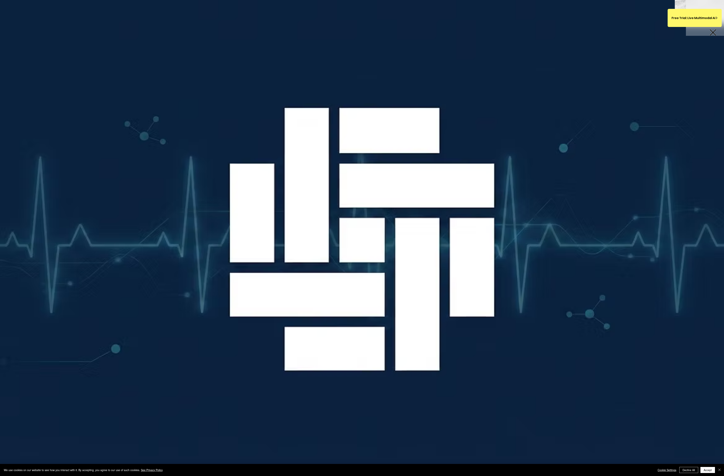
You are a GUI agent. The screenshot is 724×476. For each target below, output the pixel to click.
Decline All (689, 470)
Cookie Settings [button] (667, 470)
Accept (708, 470)
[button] (713, 32)
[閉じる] (719, 470)
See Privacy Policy (152, 470)
